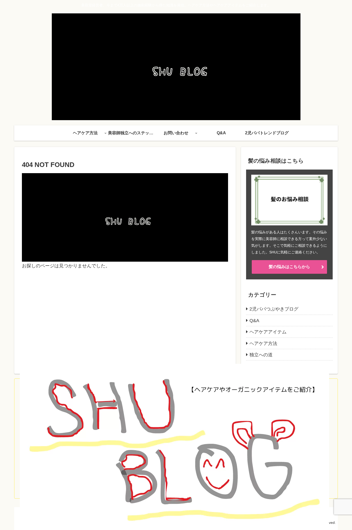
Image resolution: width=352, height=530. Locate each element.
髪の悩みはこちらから (289, 266)
